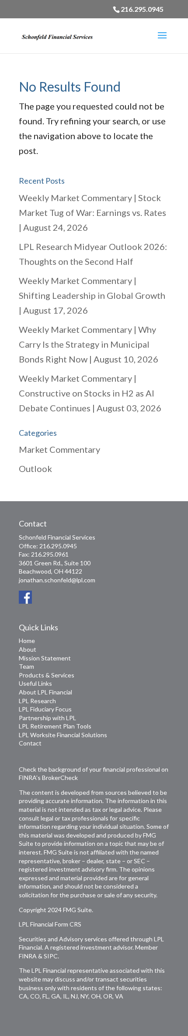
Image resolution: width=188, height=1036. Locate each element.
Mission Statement (45, 658)
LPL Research (37, 700)
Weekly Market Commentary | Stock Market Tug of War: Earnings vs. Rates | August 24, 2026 (92, 212)
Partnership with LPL (47, 717)
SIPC (51, 956)
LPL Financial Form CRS (50, 924)
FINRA (28, 956)
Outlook (35, 468)
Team (26, 666)
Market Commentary (59, 449)
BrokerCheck (60, 777)
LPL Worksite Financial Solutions (63, 735)
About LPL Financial (45, 692)
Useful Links (35, 683)
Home (27, 640)
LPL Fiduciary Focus (45, 709)
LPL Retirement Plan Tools (55, 726)
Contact (30, 743)
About (27, 649)
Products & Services (46, 675)
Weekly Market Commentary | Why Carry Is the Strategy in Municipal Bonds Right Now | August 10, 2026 (88, 344)
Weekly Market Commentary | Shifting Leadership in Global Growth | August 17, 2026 (92, 295)
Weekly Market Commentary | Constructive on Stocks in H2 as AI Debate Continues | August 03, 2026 (90, 393)
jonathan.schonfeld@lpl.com (57, 580)
